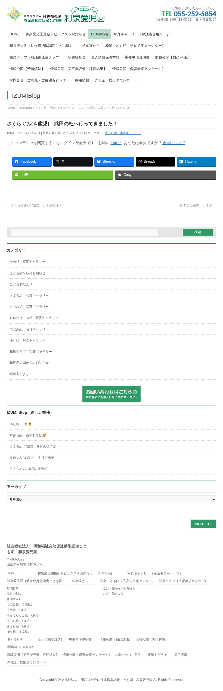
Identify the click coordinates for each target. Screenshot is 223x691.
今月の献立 (14, 593)
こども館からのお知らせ (27, 273)
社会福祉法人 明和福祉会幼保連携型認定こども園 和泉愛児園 (105, 680)
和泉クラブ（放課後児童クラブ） (183, 581)
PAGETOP (203, 524)
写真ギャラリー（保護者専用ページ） (155, 573)
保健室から (14, 599)
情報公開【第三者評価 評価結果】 (33, 655)
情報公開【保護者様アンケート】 (87, 655)
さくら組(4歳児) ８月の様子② (33, 446)
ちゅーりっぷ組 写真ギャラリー (34, 318)
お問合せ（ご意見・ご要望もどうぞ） (143, 655)
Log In (116, 143)
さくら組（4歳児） (19, 626)
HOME (12, 573)
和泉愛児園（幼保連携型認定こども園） (36, 581)
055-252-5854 (195, 14)
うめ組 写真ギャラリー (27, 262)
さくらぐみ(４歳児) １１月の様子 (34, 205)
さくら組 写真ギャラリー (123, 133)
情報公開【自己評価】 (116, 639)
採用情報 (180, 655)
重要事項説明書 (80, 639)
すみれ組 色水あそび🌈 (28, 435)
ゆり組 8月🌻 (21, 424)
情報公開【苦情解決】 (152, 639)
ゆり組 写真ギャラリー (27, 340)
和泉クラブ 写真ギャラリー (31, 352)
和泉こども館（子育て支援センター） (127, 581)
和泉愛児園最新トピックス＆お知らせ (65, 573)
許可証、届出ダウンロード (26, 662)
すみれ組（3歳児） (19, 620)
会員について (173, 143)
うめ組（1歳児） (18, 609)
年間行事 (13, 588)
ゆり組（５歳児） (19, 631)
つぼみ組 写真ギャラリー (29, 329)
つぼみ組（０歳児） (20, 604)
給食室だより (19, 374)
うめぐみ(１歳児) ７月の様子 (32, 457)
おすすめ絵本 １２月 (197, 205)
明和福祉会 (15, 639)
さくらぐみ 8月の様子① (28, 469)
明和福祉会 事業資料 (21, 647)
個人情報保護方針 (51, 639)
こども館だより (21, 284)
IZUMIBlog (104, 573)
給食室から (79, 581)
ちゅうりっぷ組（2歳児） (24, 615)
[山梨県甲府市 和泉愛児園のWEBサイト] (56, 16)
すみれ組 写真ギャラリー (29, 307)
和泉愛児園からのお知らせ (29, 363)
